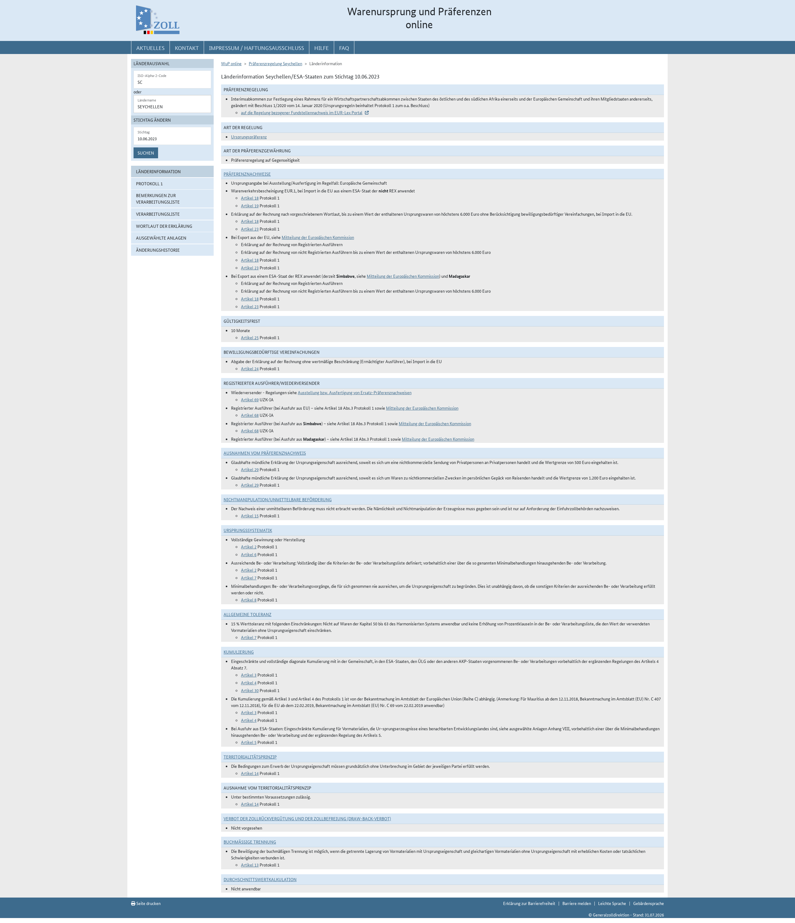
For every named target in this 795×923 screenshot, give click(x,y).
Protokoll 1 (149, 183)
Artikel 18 (250, 198)
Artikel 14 (250, 773)
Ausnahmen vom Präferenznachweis (265, 453)
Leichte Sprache (612, 903)
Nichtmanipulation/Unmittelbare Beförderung (278, 499)
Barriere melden (576, 903)
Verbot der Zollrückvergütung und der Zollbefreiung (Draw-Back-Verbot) (307, 818)
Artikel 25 (250, 337)
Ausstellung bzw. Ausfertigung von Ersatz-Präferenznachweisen (354, 392)
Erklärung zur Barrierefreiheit (529, 903)
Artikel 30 (250, 690)
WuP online (231, 63)
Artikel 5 (249, 742)
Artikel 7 (249, 577)
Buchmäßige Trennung (250, 842)
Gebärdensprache (648, 903)
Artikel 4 (249, 682)
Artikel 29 (250, 469)
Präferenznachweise (247, 174)
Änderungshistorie (158, 250)
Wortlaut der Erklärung (164, 226)
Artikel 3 (249, 675)
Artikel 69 (250, 399)
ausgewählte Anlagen (161, 238)
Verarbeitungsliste (158, 214)
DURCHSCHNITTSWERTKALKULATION (260, 879)
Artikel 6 (249, 554)
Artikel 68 (250, 415)
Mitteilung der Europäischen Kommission (318, 237)
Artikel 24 (250, 368)
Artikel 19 (250, 205)
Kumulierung (239, 652)
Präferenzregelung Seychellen (275, 63)
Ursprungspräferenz (249, 136)
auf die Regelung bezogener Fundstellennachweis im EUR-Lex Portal (301, 112)
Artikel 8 (249, 600)
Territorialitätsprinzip (250, 757)
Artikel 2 (249, 546)
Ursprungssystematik (248, 530)
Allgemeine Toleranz (247, 614)
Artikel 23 (250, 229)
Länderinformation (158, 171)
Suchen (146, 153)
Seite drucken (148, 903)
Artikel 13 (250, 865)
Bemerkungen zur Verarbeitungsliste (158, 198)
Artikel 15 (250, 515)
